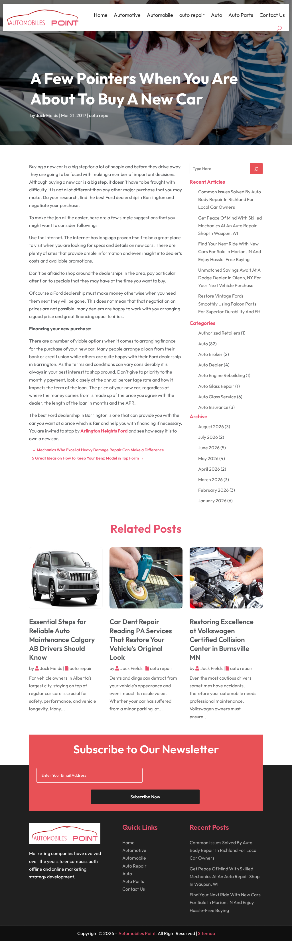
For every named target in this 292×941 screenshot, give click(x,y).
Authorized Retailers (219, 333)
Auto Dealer (210, 365)
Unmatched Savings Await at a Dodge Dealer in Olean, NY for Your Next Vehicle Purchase (229, 277)
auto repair (192, 15)
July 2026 (208, 437)
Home (101, 15)
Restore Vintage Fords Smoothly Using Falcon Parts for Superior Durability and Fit (229, 303)
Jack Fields (47, 115)
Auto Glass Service (217, 396)
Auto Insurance (213, 407)
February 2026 (213, 490)
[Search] (256, 168)
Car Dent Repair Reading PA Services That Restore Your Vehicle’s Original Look (141, 639)
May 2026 (208, 458)
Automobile (160, 15)
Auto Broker (210, 354)
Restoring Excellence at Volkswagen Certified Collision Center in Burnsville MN (222, 639)
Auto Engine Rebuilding (221, 375)
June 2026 (209, 447)
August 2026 (211, 426)
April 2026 (209, 469)
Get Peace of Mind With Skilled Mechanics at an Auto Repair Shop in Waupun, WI (230, 225)
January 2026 (212, 500)
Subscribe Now (145, 796)
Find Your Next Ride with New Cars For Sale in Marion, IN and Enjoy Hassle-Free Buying (229, 251)
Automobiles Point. (137, 933)
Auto (216, 15)
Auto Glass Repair (216, 386)
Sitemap (206, 933)
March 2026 (210, 479)
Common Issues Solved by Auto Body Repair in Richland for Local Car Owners (229, 199)
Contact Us (272, 15)
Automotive (127, 15)
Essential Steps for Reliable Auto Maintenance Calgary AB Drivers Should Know (62, 639)
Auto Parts (240, 15)
